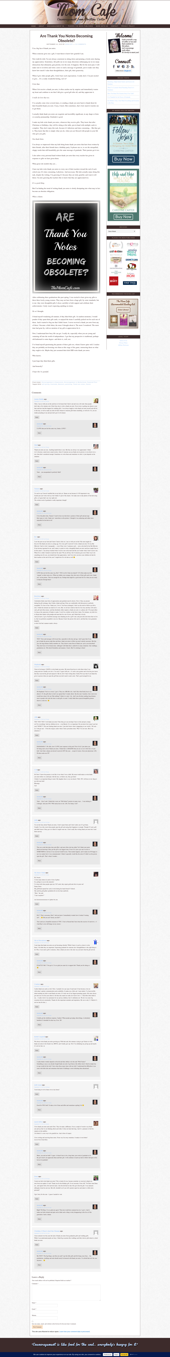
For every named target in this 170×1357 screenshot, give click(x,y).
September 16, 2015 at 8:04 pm (41, 539)
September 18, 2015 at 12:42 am (41, 822)
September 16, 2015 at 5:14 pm (41, 491)
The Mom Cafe (86, 12)
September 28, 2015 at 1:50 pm (44, 689)
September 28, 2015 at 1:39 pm (44, 963)
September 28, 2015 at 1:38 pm (44, 1015)
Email (34, 1309)
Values (88, 384)
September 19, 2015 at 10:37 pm (41, 1039)
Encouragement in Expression (52, 382)
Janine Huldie (39, 399)
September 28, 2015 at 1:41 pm (44, 912)
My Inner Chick (39, 872)
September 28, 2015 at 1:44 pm (44, 844)
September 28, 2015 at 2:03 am (44, 1207)
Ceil (35, 770)
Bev (35, 537)
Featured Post (92, 382)
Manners (61, 384)
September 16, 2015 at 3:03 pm (41, 401)
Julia (36, 820)
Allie (35, 717)
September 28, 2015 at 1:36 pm (44, 1059)
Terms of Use (123, 340)
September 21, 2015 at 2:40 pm (41, 1124)
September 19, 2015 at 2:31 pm (41, 986)
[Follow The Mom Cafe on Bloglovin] (123, 72)
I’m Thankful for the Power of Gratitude (119, 97)
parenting (68, 384)
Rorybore (37, 596)
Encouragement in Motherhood (75, 382)
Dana (36, 1176)
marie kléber (38, 1122)
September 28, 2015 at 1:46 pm (44, 799)
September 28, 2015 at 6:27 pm (44, 469)
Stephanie (37, 664)
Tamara (37, 488)
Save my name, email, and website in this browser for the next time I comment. (54, 1324)
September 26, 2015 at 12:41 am (41, 1233)
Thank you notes (79, 384)
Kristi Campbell (39, 1037)
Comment (35, 1283)
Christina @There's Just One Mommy (47, 1231)
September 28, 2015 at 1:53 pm (44, 636)
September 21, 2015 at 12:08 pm (41, 1087)
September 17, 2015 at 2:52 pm (41, 719)
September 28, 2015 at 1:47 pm (44, 744)
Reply (37, 417)
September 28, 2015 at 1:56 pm (44, 570)
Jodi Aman (38, 1085)
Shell (36, 445)
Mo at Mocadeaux (40, 940)
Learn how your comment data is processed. (74, 1331)
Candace (37, 984)
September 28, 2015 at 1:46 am (44, 1253)
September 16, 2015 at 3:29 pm (41, 447)
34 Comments (80, 44)
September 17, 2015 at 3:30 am (41, 598)
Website (34, 1315)
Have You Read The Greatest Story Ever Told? (121, 93)
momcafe (40, 424)
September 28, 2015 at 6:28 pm (44, 426)
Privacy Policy (123, 343)
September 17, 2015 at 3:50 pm (41, 772)
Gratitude (53, 384)
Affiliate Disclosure (123, 345)
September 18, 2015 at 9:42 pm (41, 942)
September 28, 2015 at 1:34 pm (44, 1103)
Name (34, 1303)
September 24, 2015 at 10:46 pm (41, 1178)
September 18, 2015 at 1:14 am (41, 875)
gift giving (45, 384)
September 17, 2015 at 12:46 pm (41, 666)
